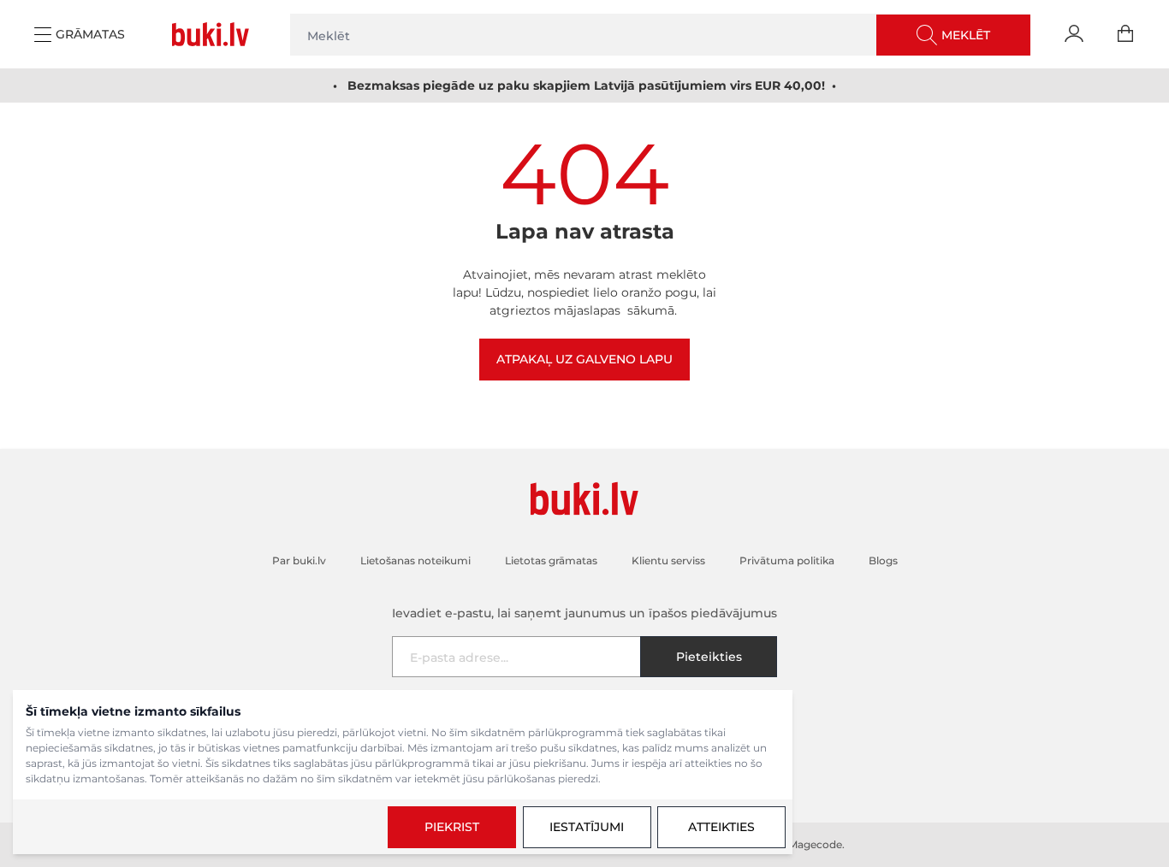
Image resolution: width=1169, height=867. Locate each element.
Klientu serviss (668, 560)
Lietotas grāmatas (551, 560)
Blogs (883, 560)
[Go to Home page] (214, 34)
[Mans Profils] (1074, 34)
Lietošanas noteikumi (415, 560)
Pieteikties (709, 656)
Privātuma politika (786, 560)
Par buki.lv (299, 560)
